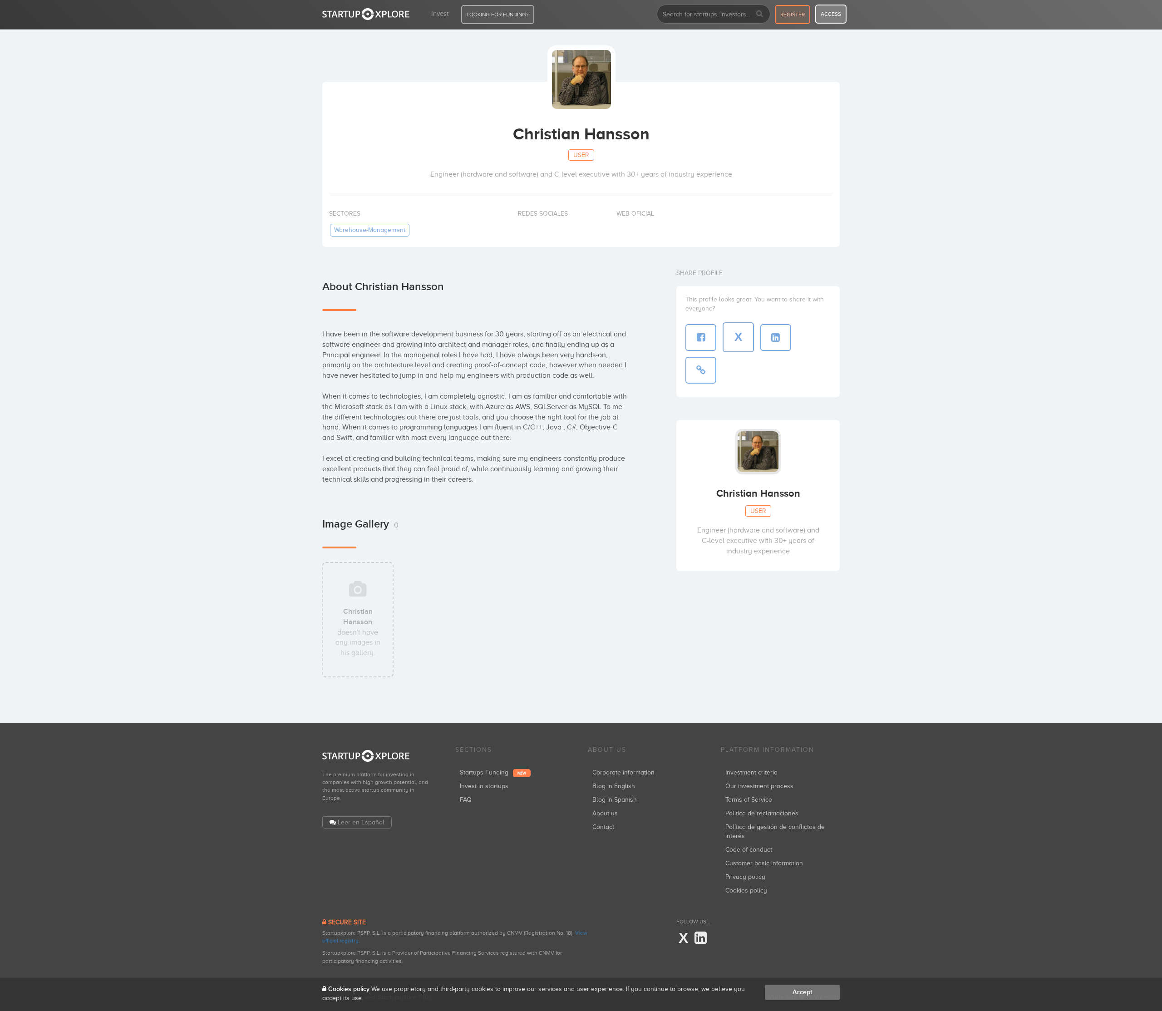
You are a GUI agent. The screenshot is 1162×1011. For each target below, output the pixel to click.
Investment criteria (751, 772)
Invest (439, 13)
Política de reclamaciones (761, 813)
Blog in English (613, 786)
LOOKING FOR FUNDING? (498, 14)
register (792, 14)
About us (605, 813)
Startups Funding (493, 772)
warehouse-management (369, 230)
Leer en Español (361, 822)
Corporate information (623, 772)
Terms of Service (748, 799)
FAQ (466, 799)
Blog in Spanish (614, 799)
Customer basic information (764, 863)
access (831, 14)
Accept (802, 992)
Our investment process (759, 786)
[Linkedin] (700, 938)
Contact (603, 827)
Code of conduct (748, 849)
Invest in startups (484, 786)
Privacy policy (745, 876)
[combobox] (713, 14)
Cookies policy (746, 890)
